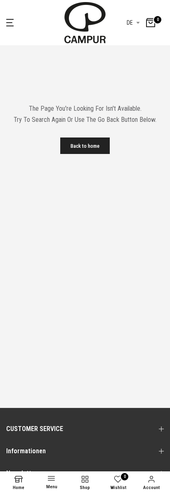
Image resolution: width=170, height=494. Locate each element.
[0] (150, 22)
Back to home (85, 146)
